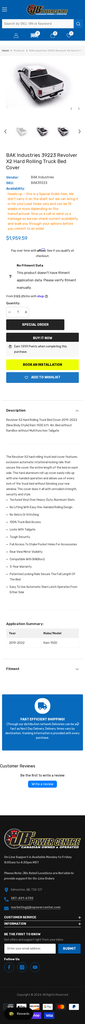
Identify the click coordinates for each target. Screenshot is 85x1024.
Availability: (15, 189)
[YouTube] (35, 967)
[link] (42, 722)
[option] (42, 84)
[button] (34, 35)
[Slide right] (78, 724)
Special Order (35, 325)
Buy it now (42, 338)
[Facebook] (9, 967)
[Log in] (16, 35)
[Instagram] (22, 967)
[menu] (4, 9)
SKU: (10, 183)
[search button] (78, 23)
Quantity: (13, 303)
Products (19, 50)
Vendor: (12, 177)
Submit (69, 949)
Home (5, 50)
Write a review (42, 784)
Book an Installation (42, 365)
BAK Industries (42, 177)
